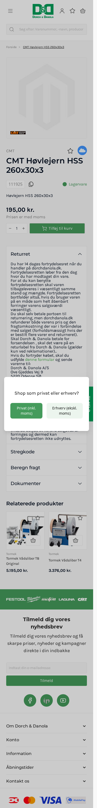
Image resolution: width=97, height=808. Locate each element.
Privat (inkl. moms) (26, 411)
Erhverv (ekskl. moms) (64, 411)
